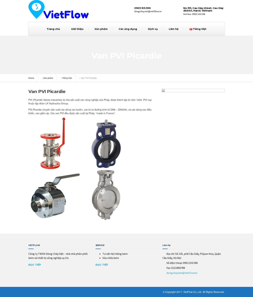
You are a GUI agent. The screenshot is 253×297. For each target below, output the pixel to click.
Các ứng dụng (128, 29)
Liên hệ (173, 29)
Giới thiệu (77, 29)
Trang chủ (53, 29)
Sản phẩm (101, 29)
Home (31, 77)
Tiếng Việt (67, 77)
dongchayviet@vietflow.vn (181, 273)
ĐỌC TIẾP (34, 264)
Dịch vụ (153, 29)
